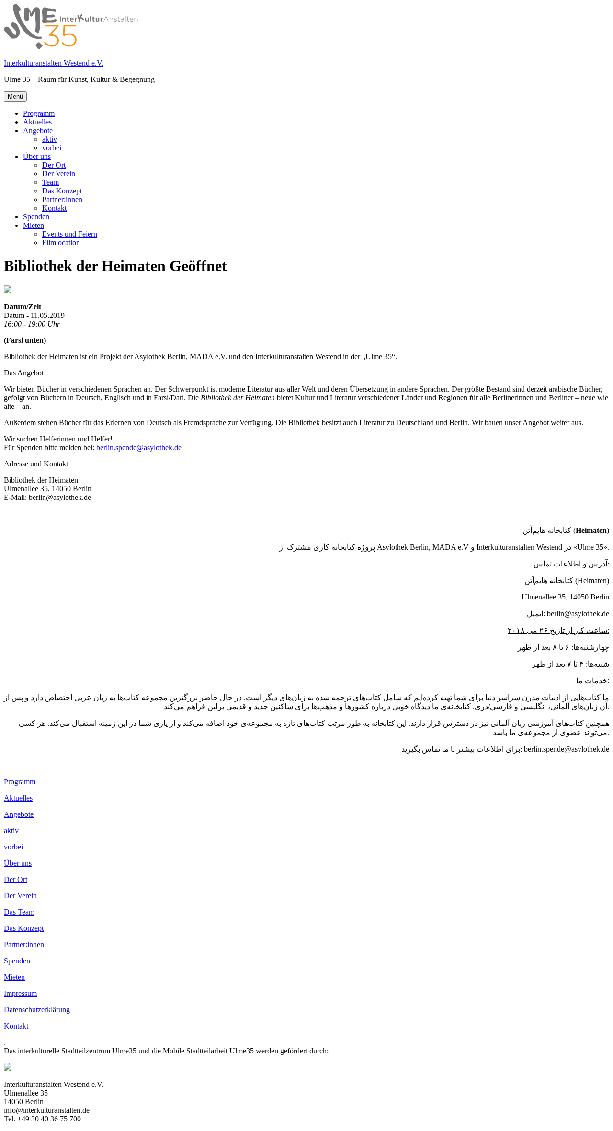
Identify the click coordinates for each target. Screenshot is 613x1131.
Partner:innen (62, 199)
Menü (15, 96)
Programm (39, 113)
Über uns (37, 156)
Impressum (20, 993)
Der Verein (58, 174)
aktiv (49, 139)
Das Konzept (62, 191)
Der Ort (54, 165)
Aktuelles (37, 122)
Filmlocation (61, 242)
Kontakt (54, 208)
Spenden (36, 217)
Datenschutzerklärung (37, 1010)
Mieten (33, 225)
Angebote (38, 130)
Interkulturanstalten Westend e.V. (53, 63)
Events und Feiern (69, 234)
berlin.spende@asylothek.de (139, 447)
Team (50, 182)
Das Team (19, 912)
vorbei (51, 148)
